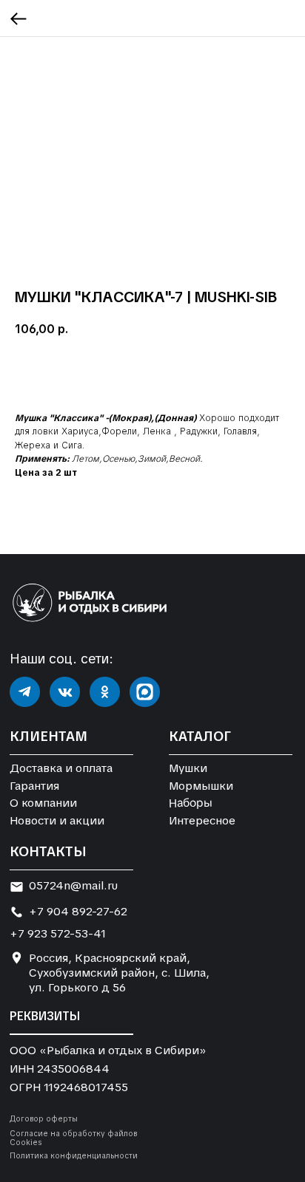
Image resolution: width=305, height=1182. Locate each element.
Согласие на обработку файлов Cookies (73, 1138)
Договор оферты (44, 1119)
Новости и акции (57, 820)
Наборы (190, 803)
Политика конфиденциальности (74, 1156)
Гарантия (34, 786)
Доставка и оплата (61, 768)
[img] (25, 692)
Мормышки (201, 786)
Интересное (202, 820)
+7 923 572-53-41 (58, 933)
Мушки (188, 768)
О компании (43, 803)
